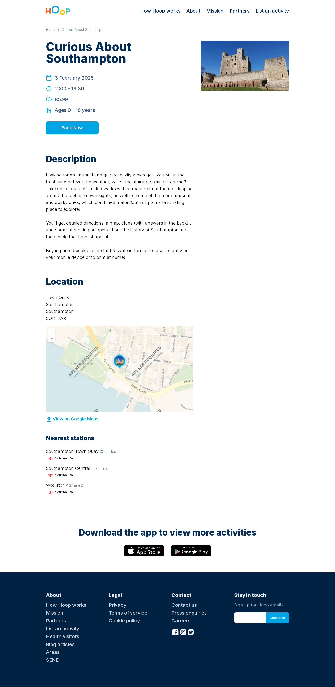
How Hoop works (160, 11)
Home (51, 29)
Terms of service (128, 613)
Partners (240, 11)
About (193, 11)
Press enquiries (189, 613)
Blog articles (60, 644)
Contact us (184, 605)
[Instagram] (183, 631)
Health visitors (62, 636)
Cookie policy (124, 621)
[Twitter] (191, 631)
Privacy (118, 605)
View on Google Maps (76, 418)
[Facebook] (175, 631)
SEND (53, 660)
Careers (180, 621)
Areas (53, 652)
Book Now (72, 127)
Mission (215, 11)
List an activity (272, 11)
